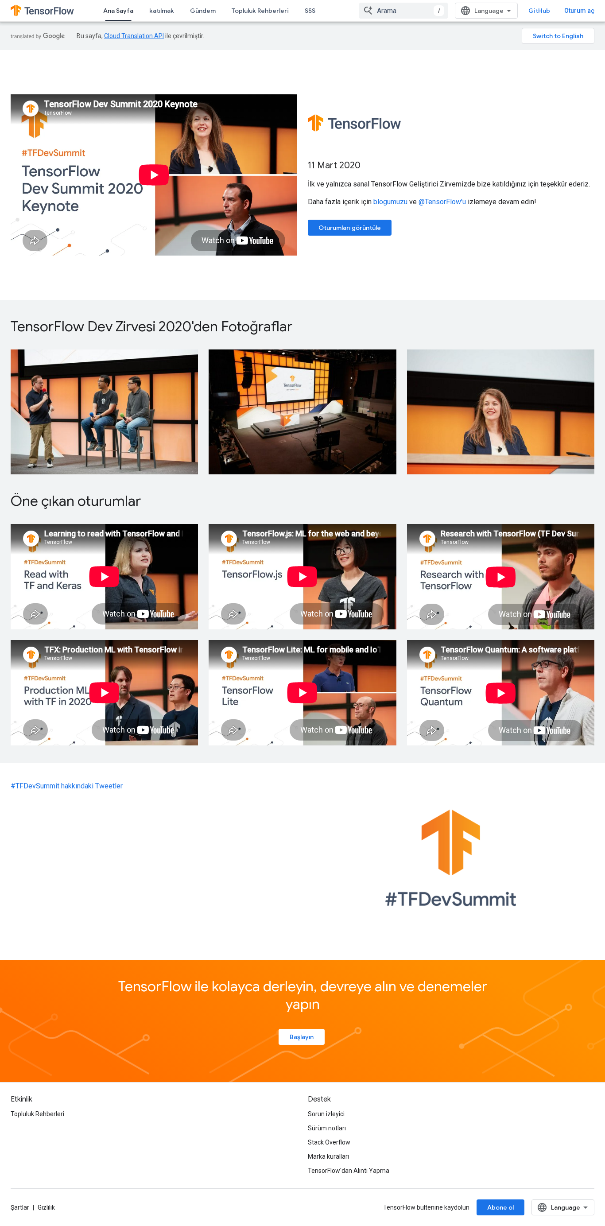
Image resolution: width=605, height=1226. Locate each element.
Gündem (203, 11)
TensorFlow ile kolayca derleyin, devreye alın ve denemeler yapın (302, 995)
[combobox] (403, 11)
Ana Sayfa (118, 11)
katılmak (161, 11)
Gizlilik (46, 1207)
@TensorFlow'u (442, 202)
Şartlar (20, 1207)
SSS (310, 11)
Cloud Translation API (134, 35)
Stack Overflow (329, 1142)
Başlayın (302, 1037)
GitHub (539, 11)
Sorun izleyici (326, 1113)
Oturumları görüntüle (349, 228)
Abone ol (500, 1207)
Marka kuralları (328, 1156)
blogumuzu (390, 202)
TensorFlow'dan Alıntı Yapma (348, 1170)
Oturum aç (579, 10)
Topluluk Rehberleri (260, 11)
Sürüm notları (327, 1128)
